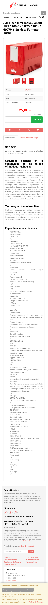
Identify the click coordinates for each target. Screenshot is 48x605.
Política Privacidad (10, 560)
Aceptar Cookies (27, 590)
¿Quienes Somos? (10, 564)
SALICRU (28, 90)
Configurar (6, 590)
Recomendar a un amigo (29, 138)
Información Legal (32, 557)
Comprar (37, 119)
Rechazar (16, 590)
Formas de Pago (31, 562)
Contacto (32, 17)
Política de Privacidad (29, 541)
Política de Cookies (36, 602)
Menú (8, 17)
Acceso (19, 17)
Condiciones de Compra (12, 562)
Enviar (31, 551)
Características (10, 138)
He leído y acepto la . (20, 546)
